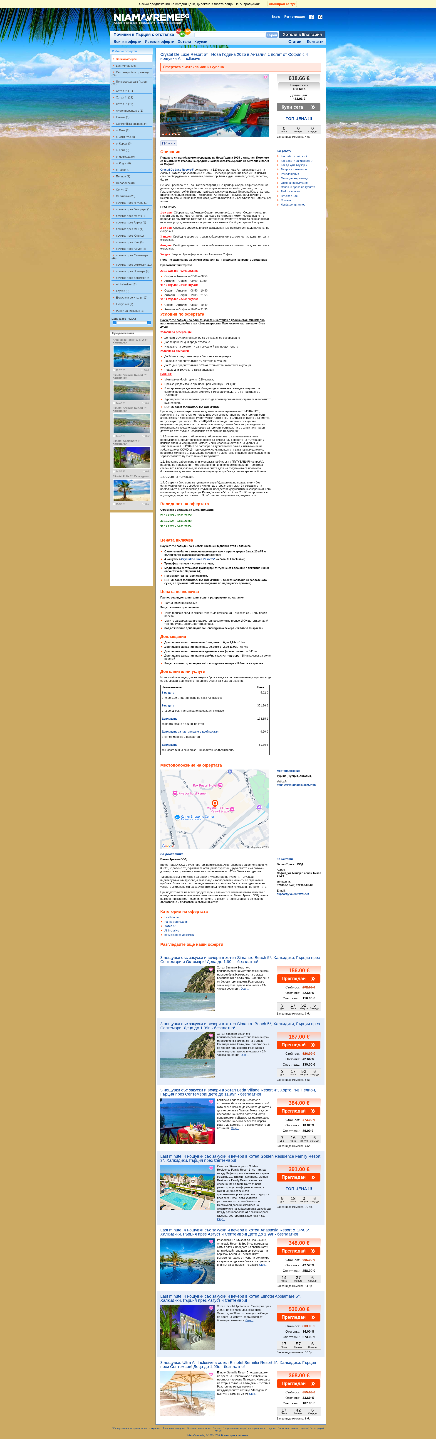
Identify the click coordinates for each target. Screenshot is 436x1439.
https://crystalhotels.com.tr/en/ (296, 785)
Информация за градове (262, 1428)
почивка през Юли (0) (127, 242)
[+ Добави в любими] (266, 77)
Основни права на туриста (298, 187)
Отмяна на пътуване (294, 182)
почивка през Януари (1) (129, 202)
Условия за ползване (199, 1428)
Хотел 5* (170, 926)
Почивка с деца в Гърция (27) (129, 83)
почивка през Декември (179, 934)
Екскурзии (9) (122, 304)
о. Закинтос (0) (123, 137)
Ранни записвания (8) (127, 310)
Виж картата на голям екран (215, 814)
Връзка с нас (289, 196)
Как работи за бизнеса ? (296, 160)
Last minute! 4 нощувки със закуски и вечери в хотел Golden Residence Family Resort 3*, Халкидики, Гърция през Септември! (240, 1158)
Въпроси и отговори (294, 169)
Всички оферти (127, 42)
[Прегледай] (298, 981)
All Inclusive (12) (123, 284)
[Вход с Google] (320, 17)
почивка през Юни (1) (127, 235)
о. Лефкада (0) (123, 156)
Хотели (184, 42)
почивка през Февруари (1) (131, 209)
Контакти (315, 42)
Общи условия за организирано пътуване (136, 1428)
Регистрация (294, 16)
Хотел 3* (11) (122, 91)
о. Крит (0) (120, 150)
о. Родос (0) (121, 163)
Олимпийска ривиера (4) (129, 123)
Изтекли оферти (159, 42)
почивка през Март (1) (128, 216)
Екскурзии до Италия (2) (129, 297)
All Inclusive (171, 930)
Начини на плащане (173, 1428)
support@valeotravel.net (293, 894)
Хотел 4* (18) (122, 97)
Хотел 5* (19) (122, 104)
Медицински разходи (294, 178)
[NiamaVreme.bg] (152, 24)
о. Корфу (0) (121, 143)
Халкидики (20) (123, 196)
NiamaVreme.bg (196, 1435)
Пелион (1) (120, 176)
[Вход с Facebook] (311, 17)
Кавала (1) (120, 117)
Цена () (123, 318)
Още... (245, 988)
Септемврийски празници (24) (130, 73)
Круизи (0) (120, 291)
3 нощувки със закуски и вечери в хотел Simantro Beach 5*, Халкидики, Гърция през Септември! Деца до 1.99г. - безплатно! (240, 1026)
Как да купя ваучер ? (294, 165)
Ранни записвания (176, 921)
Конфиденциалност (294, 204)
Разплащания (290, 174)
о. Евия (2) (120, 130)
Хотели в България (302, 34)
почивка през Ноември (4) (130, 271)
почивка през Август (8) (128, 248)
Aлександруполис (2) (127, 110)
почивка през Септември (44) (129, 256)
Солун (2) (119, 189)
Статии (294, 42)
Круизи (200, 42)
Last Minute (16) (123, 65)
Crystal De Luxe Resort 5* (177, 169)
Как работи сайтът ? (294, 156)
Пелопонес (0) (123, 183)
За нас (217, 1428)
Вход (276, 16)
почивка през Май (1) (127, 229)
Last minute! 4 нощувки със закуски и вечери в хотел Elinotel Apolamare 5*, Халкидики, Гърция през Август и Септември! (230, 1298)
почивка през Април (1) (128, 222)
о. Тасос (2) (120, 170)
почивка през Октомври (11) (131, 264)
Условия (286, 200)
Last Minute (171, 917)
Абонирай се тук (282, 4)
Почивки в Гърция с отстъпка (144, 34)
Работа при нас (291, 191)
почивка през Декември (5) (130, 277)
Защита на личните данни (293, 1428)
